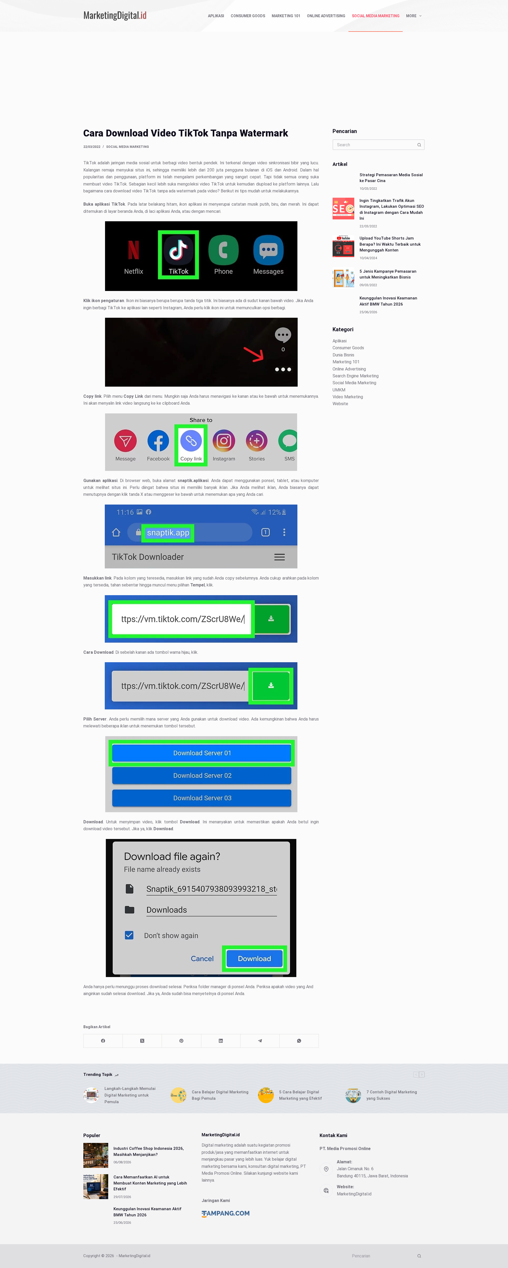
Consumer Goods (248, 16)
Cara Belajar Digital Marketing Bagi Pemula (220, 1095)
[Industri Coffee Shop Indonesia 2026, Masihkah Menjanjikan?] (95, 1155)
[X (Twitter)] (142, 1041)
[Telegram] (260, 1041)
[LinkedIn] (221, 1041)
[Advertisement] (254, 71)
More (411, 16)
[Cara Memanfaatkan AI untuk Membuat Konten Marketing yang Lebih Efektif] (95, 1186)
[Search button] (419, 144)
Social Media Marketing (376, 16)
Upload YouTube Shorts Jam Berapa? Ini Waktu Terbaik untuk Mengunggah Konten (390, 244)
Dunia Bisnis (343, 354)
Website (340, 403)
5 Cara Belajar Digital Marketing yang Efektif (300, 1095)
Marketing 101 (286, 16)
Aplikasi (216, 16)
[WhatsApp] (299, 1041)
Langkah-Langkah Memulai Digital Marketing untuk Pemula (130, 1095)
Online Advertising (326, 16)
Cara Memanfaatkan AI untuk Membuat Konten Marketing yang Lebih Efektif (150, 1183)
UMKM (339, 389)
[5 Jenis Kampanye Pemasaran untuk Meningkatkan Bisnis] (343, 278)
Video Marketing (348, 396)
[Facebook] (103, 1041)
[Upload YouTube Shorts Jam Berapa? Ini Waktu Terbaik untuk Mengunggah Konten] (343, 246)
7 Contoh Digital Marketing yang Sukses (391, 1095)
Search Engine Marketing (356, 375)
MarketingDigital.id (354, 1193)
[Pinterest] (181, 1041)
